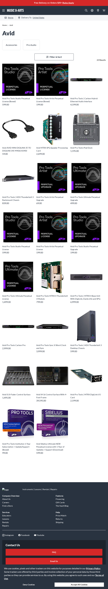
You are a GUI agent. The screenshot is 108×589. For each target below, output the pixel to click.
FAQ (54, 552)
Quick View (18, 90)
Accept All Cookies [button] (79, 584)
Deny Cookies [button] (29, 584)
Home (4, 25)
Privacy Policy (93, 568)
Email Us (54, 561)
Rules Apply (68, 3)
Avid (11, 25)
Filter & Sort (56, 57)
